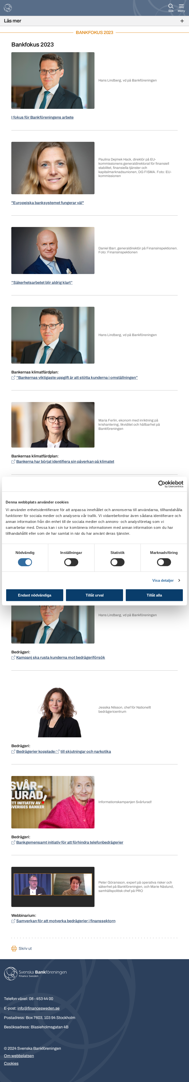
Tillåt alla (154, 595)
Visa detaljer (163, 580)
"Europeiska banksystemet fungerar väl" (47, 203)
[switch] (71, 562)
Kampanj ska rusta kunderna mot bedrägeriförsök (60, 657)
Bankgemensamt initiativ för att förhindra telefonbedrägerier (69, 842)
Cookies (11, 1063)
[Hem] (8, 8)
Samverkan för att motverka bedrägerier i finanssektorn (65, 921)
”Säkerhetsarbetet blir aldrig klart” (42, 282)
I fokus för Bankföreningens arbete (42, 117)
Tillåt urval (95, 595)
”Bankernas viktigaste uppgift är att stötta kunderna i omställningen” (77, 377)
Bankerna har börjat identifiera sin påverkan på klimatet (65, 461)
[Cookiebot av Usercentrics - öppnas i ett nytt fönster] (161, 484)
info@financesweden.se (38, 1008)
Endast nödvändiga (34, 595)
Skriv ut (25, 948)
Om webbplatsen (19, 1056)
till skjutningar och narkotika (86, 751)
